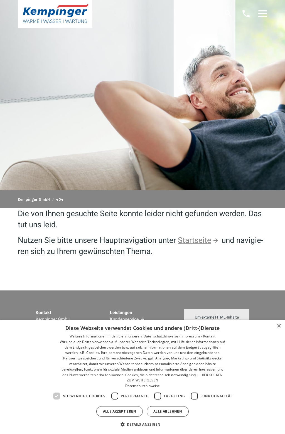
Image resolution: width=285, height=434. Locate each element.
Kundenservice (124, 319)
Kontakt (209, 336)
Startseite (194, 240)
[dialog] (142, 377)
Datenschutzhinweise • (163, 336)
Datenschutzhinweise (142, 385)
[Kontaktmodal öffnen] (246, 13)
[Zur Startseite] (55, 14)
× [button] (279, 326)
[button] (262, 13)
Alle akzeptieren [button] (119, 411)
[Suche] (228, 13)
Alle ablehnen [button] (167, 411)
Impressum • (192, 336)
